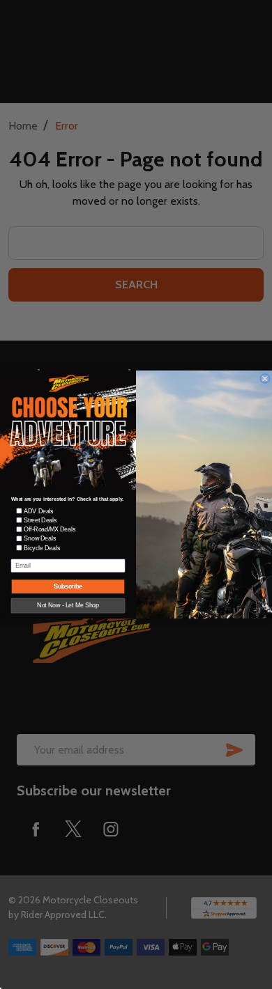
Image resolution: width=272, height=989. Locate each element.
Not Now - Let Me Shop (67, 605)
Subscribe (68, 586)
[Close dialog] (265, 378)
